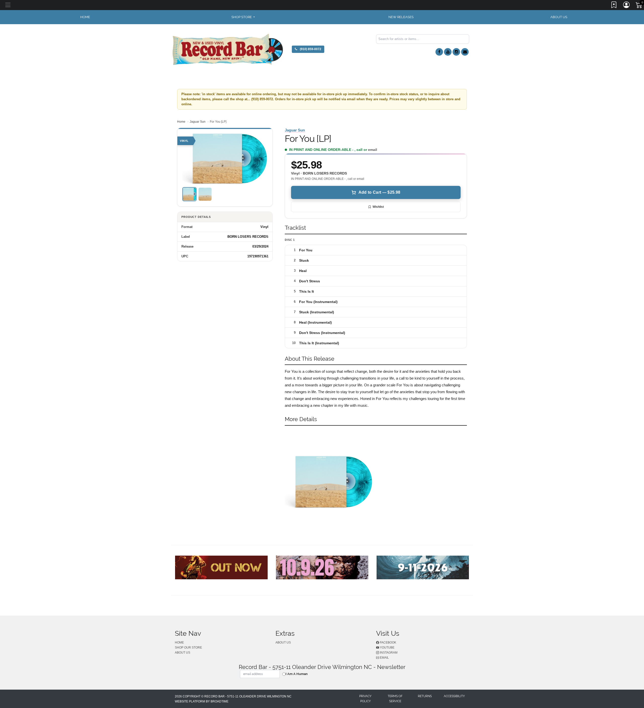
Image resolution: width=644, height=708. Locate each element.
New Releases (401, 17)
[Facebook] (439, 52)
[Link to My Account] (626, 6)
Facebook (387, 642)
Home (181, 121)
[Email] (465, 52)
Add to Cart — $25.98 (379, 192)
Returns (425, 696)
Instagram (388, 652)
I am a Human (297, 674)
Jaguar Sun (198, 121)
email (372, 150)
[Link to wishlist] (614, 6)
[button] (243, 17)
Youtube (386, 647)
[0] (639, 6)
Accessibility (454, 696)
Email (384, 657)
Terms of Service (395, 698)
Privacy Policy (365, 698)
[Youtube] (448, 52)
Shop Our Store (188, 647)
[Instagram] (456, 52)
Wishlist (378, 207)
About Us (558, 17)
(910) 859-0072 (310, 49)
